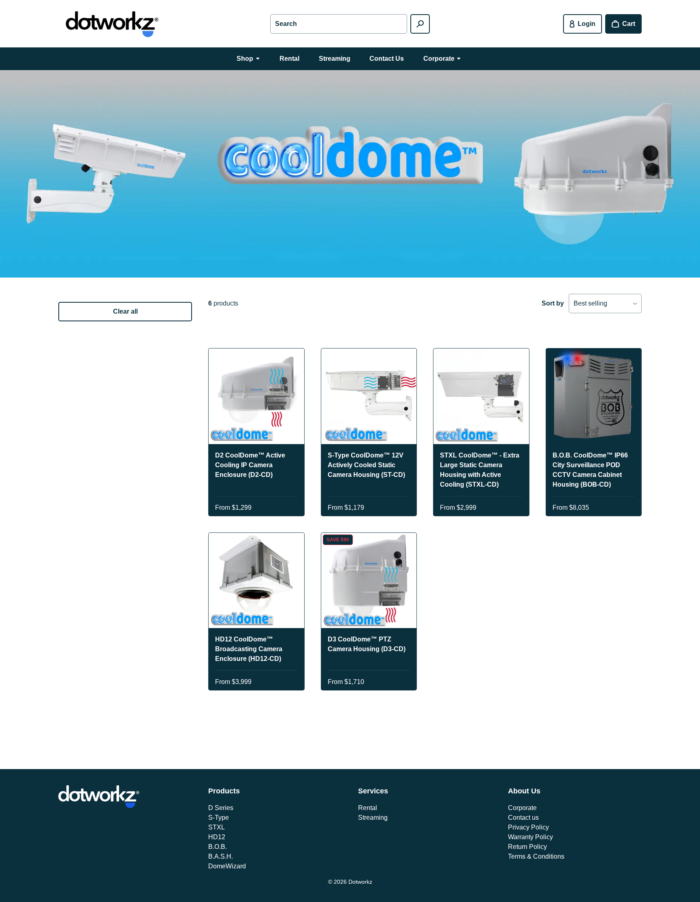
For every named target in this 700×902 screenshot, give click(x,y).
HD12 (216, 837)
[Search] (420, 24)
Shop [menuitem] (245, 58)
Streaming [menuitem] (334, 58)
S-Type (218, 817)
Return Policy (527, 846)
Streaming (373, 817)
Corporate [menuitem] (439, 58)
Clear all (125, 311)
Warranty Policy (530, 837)
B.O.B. (217, 846)
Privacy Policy (528, 827)
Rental (367, 807)
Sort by (553, 303)
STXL (216, 827)
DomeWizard (227, 866)
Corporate (522, 807)
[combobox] (338, 24)
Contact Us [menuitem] (386, 58)
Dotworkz (360, 881)
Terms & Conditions (536, 856)
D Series (220, 807)
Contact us (523, 817)
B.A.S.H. (220, 856)
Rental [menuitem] (289, 58)
